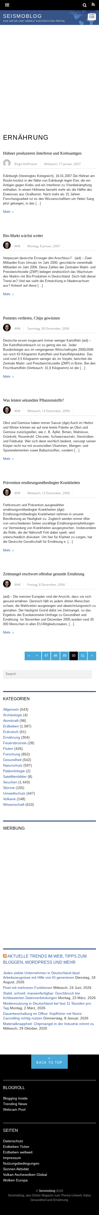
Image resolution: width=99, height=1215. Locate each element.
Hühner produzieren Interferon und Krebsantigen (42, 153)
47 (46, 655)
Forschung (11, 754)
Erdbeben (11, 726)
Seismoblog (47, 1190)
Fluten (8, 748)
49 (64, 655)
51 (83, 655)
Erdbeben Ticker (16, 1147)
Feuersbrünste (15, 743)
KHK (17, 246)
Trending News (15, 1104)
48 (55, 655)
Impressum (12, 1158)
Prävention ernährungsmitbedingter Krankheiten (41, 482)
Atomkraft (11, 721)
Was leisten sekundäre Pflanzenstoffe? (33, 400)
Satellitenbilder (15, 776)
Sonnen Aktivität (16, 1169)
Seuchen (10, 782)
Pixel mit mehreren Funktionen (27, 988)
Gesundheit (12, 760)
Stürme (9, 788)
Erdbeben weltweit (17, 1152)
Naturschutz (12, 765)
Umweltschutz (14, 793)
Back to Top (49, 1062)
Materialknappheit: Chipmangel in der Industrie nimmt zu (48, 1024)
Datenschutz (13, 1141)
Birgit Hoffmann (25, 164)
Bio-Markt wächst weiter (23, 235)
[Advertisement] (49, 77)
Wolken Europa (15, 1180)
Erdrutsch (11, 732)
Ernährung (11, 737)
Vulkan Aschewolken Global (25, 1175)
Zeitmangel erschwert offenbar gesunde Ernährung (43, 574)
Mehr (6, 212)
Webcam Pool (14, 1109)
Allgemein (11, 709)
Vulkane (9, 799)
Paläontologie (14, 771)
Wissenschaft (13, 804)
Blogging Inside (15, 1098)
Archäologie (12, 715)
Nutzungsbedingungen (21, 1163)
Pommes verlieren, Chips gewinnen (31, 318)
